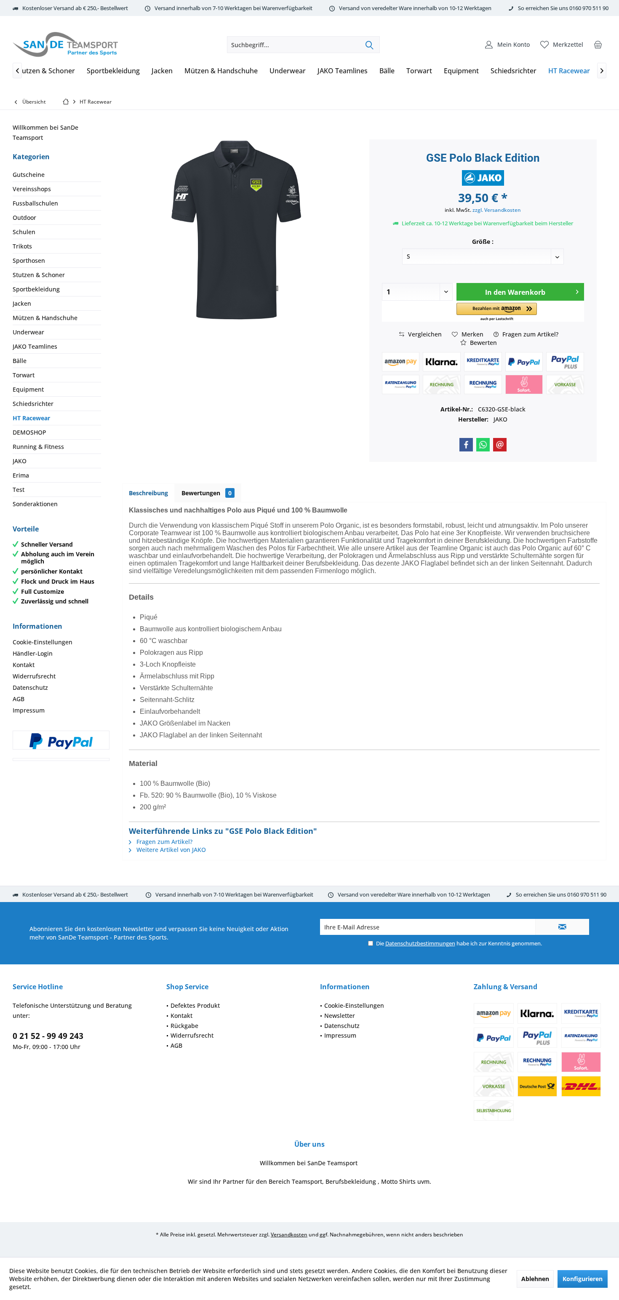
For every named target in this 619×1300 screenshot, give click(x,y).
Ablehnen (535, 1279)
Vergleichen (424, 334)
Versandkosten (289, 1234)
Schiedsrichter (33, 404)
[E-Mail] (500, 444)
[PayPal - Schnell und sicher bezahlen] (61, 741)
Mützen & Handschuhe (45, 318)
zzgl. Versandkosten (496, 210)
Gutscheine (29, 175)
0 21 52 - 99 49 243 (48, 1035)
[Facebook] (466, 444)
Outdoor (24, 218)
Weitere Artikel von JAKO (170, 850)
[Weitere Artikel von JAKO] (483, 178)
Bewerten (482, 343)
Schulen (24, 232)
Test (18, 490)
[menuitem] (598, 44)
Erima (21, 475)
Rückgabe (184, 1026)
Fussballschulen (35, 203)
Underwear (28, 332)
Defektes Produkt (195, 1005)
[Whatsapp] (483, 444)
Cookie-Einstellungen (42, 642)
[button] (496, 312)
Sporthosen (29, 260)
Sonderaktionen (35, 504)
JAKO (20, 461)
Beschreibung (148, 493)
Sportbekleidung (36, 289)
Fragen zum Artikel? (529, 334)
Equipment (28, 389)
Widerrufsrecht (34, 676)
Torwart (24, 375)
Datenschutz (30, 687)
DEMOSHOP (29, 432)
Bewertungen (206, 493)
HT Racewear (31, 418)
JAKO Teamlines (35, 346)
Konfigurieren (583, 1279)
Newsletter (339, 1016)
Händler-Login (33, 653)
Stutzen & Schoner (39, 275)
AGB (18, 699)
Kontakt (24, 665)
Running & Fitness (38, 447)
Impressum (29, 710)
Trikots (22, 246)
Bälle (20, 361)
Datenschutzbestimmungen (420, 943)
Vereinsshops (32, 189)
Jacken (22, 303)
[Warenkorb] (598, 44)
